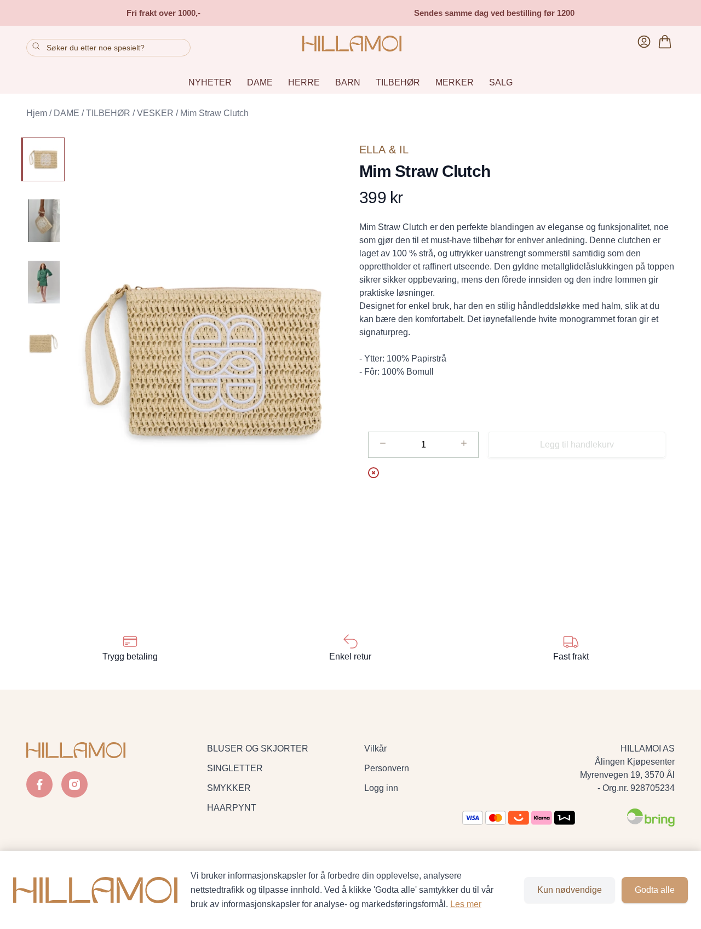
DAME (260, 82)
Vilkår (375, 748)
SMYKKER (229, 788)
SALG (501, 82)
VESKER (155, 113)
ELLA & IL (384, 150)
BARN (347, 82)
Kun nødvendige (569, 889)
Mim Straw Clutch (214, 113)
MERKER (454, 82)
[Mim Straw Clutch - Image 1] (43, 159)
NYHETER (210, 82)
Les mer (465, 904)
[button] (207, 361)
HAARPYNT (231, 807)
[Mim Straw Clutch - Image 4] (43, 343)
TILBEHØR (398, 82)
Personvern (386, 768)
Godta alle (655, 889)
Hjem (36, 113)
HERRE (304, 82)
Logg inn (381, 788)
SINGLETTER (235, 768)
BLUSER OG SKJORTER (257, 748)
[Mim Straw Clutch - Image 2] (43, 221)
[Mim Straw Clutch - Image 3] (43, 282)
